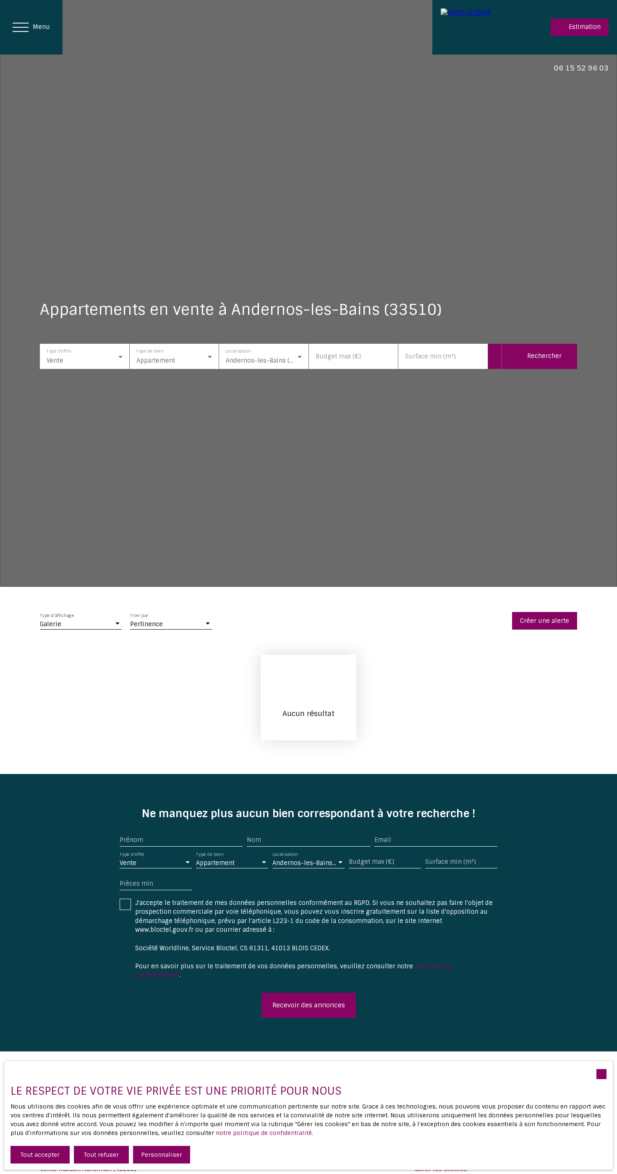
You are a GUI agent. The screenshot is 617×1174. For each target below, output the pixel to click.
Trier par (139, 616)
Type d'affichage (57, 616)
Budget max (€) (338, 356)
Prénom (131, 840)
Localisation (238, 350)
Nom (254, 840)
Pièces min (136, 883)
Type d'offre (58, 350)
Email (382, 840)
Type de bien (149, 350)
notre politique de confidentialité (264, 1133)
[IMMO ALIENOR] (474, 27)
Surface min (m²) (430, 356)
